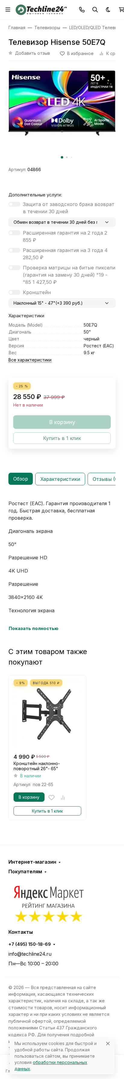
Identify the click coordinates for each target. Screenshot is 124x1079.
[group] (62, 115)
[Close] (108, 1043)
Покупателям (25, 871)
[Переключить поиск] (95, 9)
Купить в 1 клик (47, 810)
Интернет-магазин (32, 861)
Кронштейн (37, 292)
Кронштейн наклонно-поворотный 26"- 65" (37, 766)
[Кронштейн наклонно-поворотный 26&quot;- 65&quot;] (47, 714)
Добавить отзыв (32, 53)
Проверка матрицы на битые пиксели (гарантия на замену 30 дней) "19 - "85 (69, 275)
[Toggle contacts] (81, 9)
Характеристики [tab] (60, 479)
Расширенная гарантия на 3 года (65, 253)
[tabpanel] (62, 566)
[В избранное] (51, 797)
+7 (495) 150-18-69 (29, 944)
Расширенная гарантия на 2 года (65, 236)
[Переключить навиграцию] (7, 9)
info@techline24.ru (29, 954)
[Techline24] (41, 9)
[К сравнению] (62, 797)
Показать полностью (33, 628)
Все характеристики (29, 359)
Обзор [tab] (20, 479)
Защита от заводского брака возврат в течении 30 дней (68, 207)
